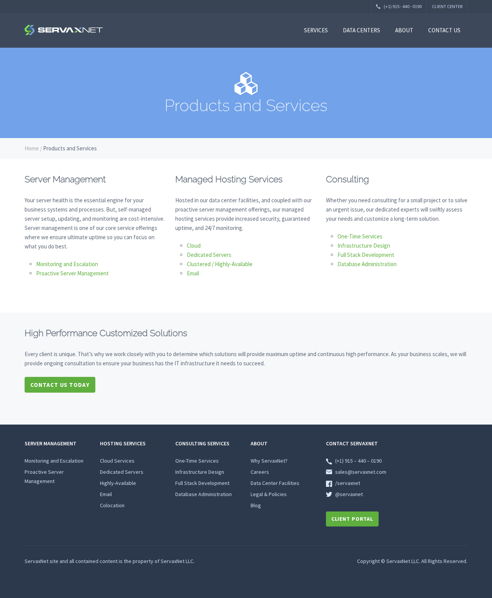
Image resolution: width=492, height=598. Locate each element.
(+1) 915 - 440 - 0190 (402, 6)
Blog (256, 505)
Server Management (50, 443)
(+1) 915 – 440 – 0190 (358, 460)
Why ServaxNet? (269, 460)
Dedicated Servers (209, 254)
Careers (260, 471)
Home (32, 148)
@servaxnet (349, 494)
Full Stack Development (365, 254)
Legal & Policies (269, 494)
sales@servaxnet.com (360, 471)
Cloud (194, 245)
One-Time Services (359, 236)
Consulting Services (202, 443)
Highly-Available (118, 483)
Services (316, 30)
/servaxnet (347, 483)
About (404, 30)
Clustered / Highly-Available (220, 264)
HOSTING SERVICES (123, 443)
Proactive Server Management (72, 273)
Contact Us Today (60, 384)
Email (193, 273)
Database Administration (367, 264)
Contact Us (444, 30)
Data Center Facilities (275, 483)
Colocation (112, 505)
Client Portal (352, 518)
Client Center (447, 6)
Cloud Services (117, 460)
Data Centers (361, 30)
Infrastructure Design (363, 245)
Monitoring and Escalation (67, 264)
